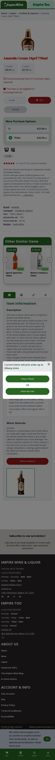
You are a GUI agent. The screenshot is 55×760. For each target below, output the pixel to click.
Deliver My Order (27, 391)
